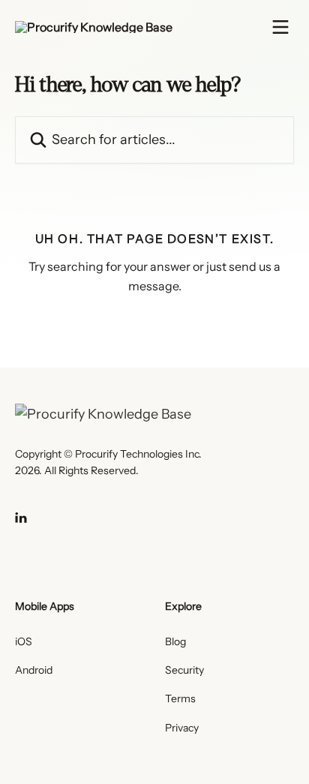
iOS (23, 641)
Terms (180, 698)
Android (33, 670)
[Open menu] (280, 27)
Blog (175, 641)
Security (184, 670)
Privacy (182, 727)
